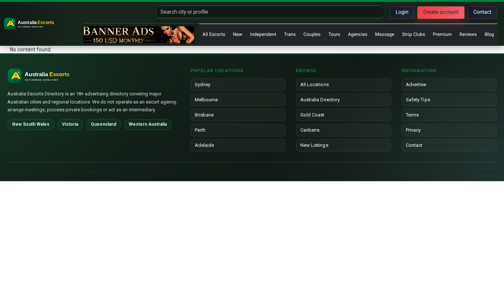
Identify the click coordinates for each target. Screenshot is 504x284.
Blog (489, 34)
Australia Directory (320, 99)
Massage (384, 34)
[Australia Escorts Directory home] (42, 23)
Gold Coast (312, 115)
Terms (412, 115)
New (237, 34)
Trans (290, 34)
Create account (441, 12)
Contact (482, 12)
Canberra (310, 130)
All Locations (314, 84)
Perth (200, 130)
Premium (442, 34)
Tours (334, 34)
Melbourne (206, 99)
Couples (312, 34)
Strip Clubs (413, 34)
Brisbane (204, 115)
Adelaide (204, 145)
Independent (263, 34)
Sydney (202, 84)
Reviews (468, 34)
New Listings (314, 145)
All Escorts (214, 34)
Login (402, 12)
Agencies (357, 34)
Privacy (413, 130)
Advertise (416, 84)
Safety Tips (418, 99)
